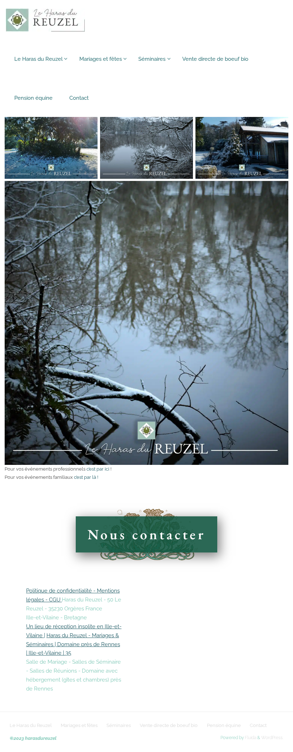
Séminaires (118, 725)
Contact (258, 725)
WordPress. (272, 737)
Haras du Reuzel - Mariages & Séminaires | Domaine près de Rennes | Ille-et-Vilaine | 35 (73, 644)
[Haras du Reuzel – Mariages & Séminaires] (45, 19)
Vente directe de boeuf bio (169, 725)
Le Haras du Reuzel (31, 725)
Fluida (250, 737)
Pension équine (224, 725)
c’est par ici (98, 469)
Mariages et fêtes (79, 725)
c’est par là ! (86, 477)
